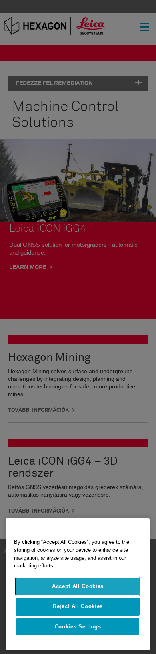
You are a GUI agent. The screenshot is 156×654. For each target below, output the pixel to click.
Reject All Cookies (78, 606)
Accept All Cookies (78, 586)
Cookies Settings (78, 627)
